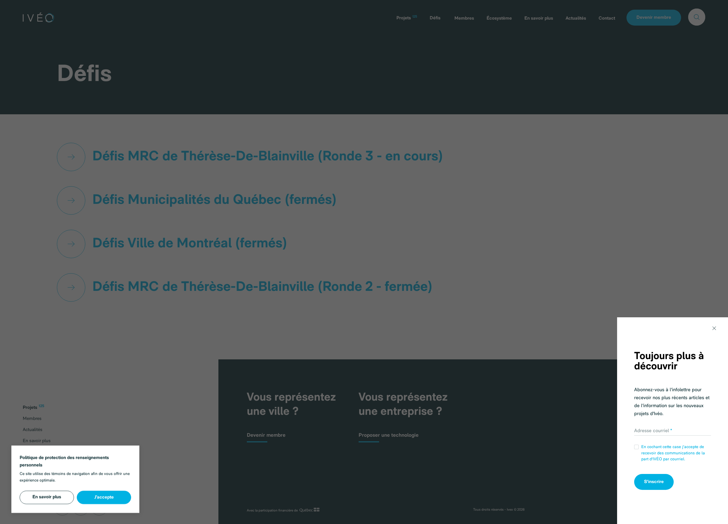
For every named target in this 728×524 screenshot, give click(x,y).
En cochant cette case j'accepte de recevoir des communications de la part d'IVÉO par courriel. (673, 453)
